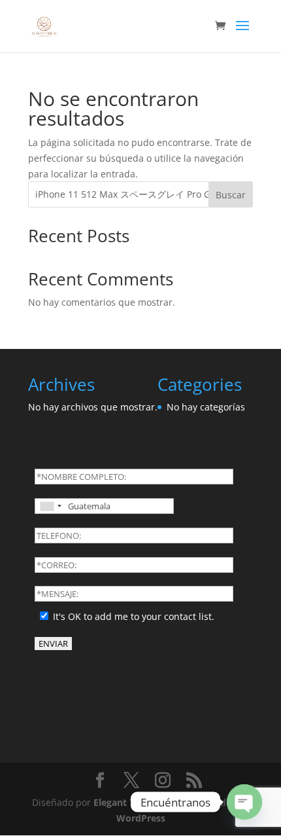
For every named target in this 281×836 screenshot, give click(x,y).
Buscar (231, 195)
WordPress (140, 818)
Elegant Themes (129, 802)
